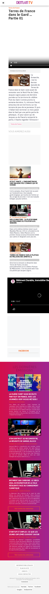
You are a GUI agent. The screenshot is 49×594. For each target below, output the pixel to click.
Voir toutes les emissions (24, 509)
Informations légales (24, 565)
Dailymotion (28, 589)
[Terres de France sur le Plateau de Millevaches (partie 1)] (20, 247)
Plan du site (24, 568)
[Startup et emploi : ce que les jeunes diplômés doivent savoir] (24, 524)
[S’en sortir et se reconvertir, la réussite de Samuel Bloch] (24, 431)
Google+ (19, 589)
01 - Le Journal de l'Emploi (18, 217)
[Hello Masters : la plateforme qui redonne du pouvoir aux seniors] (20, 210)
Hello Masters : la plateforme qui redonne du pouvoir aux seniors (23, 221)
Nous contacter (24, 574)
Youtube (23, 587)
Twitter (30, 587)
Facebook (38, 587)
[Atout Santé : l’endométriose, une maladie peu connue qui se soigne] (20, 172)
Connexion (24, 582)
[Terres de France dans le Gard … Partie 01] (19, 80)
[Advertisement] (24, 150)
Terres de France (14, 8)
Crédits (24, 571)
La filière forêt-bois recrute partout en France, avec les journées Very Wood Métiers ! (23, 396)
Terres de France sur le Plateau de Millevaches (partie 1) (24, 256)
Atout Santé (14, 179)
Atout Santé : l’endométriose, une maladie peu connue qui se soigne (24, 183)
